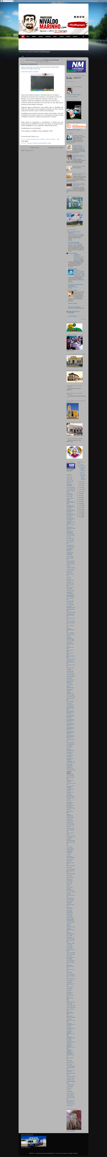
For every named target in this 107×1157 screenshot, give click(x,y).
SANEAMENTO (70, 984)
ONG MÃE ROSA (71, 895)
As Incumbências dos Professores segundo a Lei (79, 146)
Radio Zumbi (69, 952)
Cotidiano (69, 602)
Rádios (68, 956)
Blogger (76, 1153)
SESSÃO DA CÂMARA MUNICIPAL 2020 (71, 1046)
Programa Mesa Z (71, 949)
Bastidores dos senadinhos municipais (70, 532)
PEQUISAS (69, 917)
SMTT (68, 1064)
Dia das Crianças (70, 618)
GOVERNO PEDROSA (69, 796)
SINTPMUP (69, 1062)
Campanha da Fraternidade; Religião (70, 553)
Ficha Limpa (69, 742)
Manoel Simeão (70, 862)
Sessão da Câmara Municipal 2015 (71, 1024)
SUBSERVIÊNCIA (71, 1067)
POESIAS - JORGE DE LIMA (70, 929)
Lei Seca (69, 847)
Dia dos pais (69, 632)
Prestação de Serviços (70, 947)
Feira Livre (69, 695)
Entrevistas (69, 673)
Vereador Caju (70, 1103)
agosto (82, 466)
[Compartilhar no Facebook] (26, 141)
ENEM (68, 669)
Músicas (68, 881)
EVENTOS (69, 680)
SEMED (49, 143)
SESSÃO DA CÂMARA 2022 (70, 1017)
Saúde (68, 988)
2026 (80, 465)
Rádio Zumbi (69, 954)
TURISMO (69, 1086)
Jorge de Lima (70, 835)
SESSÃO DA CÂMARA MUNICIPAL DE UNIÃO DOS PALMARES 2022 (71, 1052)
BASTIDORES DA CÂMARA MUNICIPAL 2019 (71, 523)
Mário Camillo (70, 865)
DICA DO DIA (70, 634)
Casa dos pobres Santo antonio (70, 561)
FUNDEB (69, 746)
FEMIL (68, 703)
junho (81, 483)
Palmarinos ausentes (69, 908)
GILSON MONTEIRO (69, 750)
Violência (69, 1105)
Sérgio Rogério (70, 1007)
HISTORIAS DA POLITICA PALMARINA (70, 806)
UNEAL (68, 1091)
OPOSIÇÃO (69, 900)
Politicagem (69, 943)
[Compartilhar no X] (24, 141)
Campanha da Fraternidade (70, 546)
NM (67, 885)
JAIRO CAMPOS (70, 830)
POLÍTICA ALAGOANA (69, 938)
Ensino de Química (73, 253)
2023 (80, 495)
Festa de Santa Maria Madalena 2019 (70, 728)
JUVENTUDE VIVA (71, 842)
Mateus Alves (70, 869)
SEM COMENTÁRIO (70, 997)
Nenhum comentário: (51, 139)
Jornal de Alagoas (72, 316)
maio (81, 485)
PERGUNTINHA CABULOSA (70, 920)
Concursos (69, 590)
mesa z (68, 875)
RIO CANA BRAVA (71, 975)
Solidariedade (70, 1065)
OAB (68, 893)
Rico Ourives (69, 974)
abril (81, 487)
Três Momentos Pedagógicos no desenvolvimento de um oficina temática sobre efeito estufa (79, 257)
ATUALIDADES (70, 489)
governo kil (69, 775)
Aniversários (69, 487)
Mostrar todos (83, 319)
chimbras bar (70, 569)
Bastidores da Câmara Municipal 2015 (71, 506)
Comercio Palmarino (69, 579)
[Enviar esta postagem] (58, 139)
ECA (68, 636)
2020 (80, 501)
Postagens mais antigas (55, 147)
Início (22, 56)
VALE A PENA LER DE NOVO (71, 1101)
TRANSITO (69, 1078)
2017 (80, 507)
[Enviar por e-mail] (22, 141)
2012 (80, 516)
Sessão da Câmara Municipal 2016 (71, 1028)
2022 (80, 497)
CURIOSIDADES (70, 609)
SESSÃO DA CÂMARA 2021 (70, 1012)
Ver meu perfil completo (72, 96)
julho (81, 481)
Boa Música (69, 538)
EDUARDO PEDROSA (69, 638)
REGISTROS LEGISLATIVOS (70, 966)
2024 (80, 493)
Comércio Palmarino (69, 582)
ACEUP (68, 477)
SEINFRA (69, 995)
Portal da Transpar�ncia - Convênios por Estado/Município (76, 307)
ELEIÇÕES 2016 (70, 656)
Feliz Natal (69, 701)
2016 (80, 509)
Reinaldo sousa (70, 969)
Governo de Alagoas (69, 765)
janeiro (82, 489)
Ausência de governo (69, 494)
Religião (68, 972)
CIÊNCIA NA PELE (72, 268)
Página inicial (35, 147)
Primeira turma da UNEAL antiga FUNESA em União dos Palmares (78, 185)
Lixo (67, 854)
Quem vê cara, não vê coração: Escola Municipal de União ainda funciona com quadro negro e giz (40, 67)
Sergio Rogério (70, 1005)
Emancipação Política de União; (71, 661)
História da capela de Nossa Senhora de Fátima (79, 174)
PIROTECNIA (70, 922)
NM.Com (69, 887)
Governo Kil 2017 (71, 777)
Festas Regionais (71, 739)
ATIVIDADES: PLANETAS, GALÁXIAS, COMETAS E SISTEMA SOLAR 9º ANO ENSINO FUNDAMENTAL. (79, 273)
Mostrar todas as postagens (42, 61)
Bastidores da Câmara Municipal (71, 502)
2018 (80, 505)
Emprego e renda (71, 664)
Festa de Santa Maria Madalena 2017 (70, 720)
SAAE (68, 982)
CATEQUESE (70, 563)
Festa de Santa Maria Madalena (70, 707)
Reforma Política (70, 962)
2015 (80, 511)
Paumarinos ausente (69, 915)
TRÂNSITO (69, 1079)
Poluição (69, 944)
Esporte (68, 678)
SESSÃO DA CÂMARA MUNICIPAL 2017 (71, 1032)
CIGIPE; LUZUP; (70, 574)
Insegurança (69, 824)
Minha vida (69, 877)
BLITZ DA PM (70, 535)
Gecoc (68, 747)
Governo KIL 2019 (71, 783)
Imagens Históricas (69, 815)
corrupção (69, 601)
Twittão (68, 1088)
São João (69, 987)
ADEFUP (69, 479)
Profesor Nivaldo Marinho (74, 94)
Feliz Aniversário (70, 698)
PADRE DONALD (70, 904)
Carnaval (69, 556)
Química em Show (72, 290)
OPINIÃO (69, 898)
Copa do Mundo (70, 598)
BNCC (68, 537)
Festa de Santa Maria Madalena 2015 (70, 712)
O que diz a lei (70, 891)
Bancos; (68, 496)
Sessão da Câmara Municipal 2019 (71, 1042)
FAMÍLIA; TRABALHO (69, 693)
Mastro (68, 867)
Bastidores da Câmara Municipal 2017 (71, 514)
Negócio (68, 883)
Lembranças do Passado (70, 849)
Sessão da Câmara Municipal (71, 1020)
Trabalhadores (70, 1076)
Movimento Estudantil (69, 879)
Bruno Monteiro (70, 542)
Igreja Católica (70, 811)
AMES (68, 482)
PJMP (68, 924)
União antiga (69, 1093)
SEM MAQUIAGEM (70, 1001)
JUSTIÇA (69, 837)
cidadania (69, 570)
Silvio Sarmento (70, 1057)
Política (68, 935)
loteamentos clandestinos (69, 857)
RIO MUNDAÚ (70, 978)
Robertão (69, 980)
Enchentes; (69, 667)
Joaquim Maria (70, 833)
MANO (68, 861)
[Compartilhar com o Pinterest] (27, 141)
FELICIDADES (70, 696)
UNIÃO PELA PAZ (71, 1098)
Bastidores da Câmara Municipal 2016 (71, 510)
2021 (80, 499)
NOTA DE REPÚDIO (69, 889)
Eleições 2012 (70, 650)
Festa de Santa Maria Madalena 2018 (70, 724)
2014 (80, 512)
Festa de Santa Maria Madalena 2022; (70, 736)
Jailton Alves (69, 828)
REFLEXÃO (69, 960)
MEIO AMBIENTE (71, 870)
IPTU (68, 826)
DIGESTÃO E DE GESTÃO (79, 166)
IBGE (68, 809)
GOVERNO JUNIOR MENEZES (39, 143)
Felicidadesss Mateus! (78, 135)
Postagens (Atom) (29, 150)
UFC (68, 1089)
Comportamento (70, 584)
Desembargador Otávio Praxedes (70, 614)
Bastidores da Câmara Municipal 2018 (71, 519)
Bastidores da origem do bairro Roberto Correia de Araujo (78, 156)
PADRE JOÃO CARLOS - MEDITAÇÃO (74, 312)
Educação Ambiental (69, 643)
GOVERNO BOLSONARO (70, 762)
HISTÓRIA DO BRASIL (70, 803)
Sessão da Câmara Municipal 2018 (71, 1038)
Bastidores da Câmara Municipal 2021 (71, 528)
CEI (67, 565)
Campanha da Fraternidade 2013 (70, 549)
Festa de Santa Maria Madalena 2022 (70, 732)
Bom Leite (69, 540)
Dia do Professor (70, 625)
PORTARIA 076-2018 (72, 286)
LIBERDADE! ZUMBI (70, 852)
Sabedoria (82, 472)
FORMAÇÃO (69, 744)
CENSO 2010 (70, 567)
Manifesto (69, 859)
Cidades (68, 572)
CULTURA (69, 604)
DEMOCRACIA (70, 612)
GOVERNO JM (70, 769)
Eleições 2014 (70, 653)
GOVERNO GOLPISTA (69, 767)
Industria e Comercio (69, 819)
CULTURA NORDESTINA (70, 607)
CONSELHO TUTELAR (69, 593)
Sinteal (68, 1060)
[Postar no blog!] (23, 141)
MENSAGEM (69, 873)
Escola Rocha (70, 674)
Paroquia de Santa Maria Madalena (69, 911)
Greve (68, 800)
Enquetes (69, 671)
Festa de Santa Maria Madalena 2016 (70, 716)
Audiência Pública (71, 490)
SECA (68, 990)
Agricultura (69, 480)
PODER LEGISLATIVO (70, 926)
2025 (80, 491)
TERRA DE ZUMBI (71, 1073)
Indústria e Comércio (69, 822)
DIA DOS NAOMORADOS (70, 629)
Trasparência (70, 1084)
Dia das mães (70, 621)
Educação (29, 143)
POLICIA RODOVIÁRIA (70, 933)
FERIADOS (69, 705)
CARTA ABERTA (70, 558)
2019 (80, 503)
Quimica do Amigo (72, 303)
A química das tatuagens (79, 291)
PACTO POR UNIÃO (69, 902)
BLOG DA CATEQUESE (73, 242)
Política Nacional (70, 940)
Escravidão (69, 676)
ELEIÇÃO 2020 (70, 647)
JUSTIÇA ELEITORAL (69, 840)
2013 (80, 514)
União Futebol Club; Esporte (70, 1096)
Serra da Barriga (70, 1009)
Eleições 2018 (70, 659)
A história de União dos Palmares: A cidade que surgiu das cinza (75, 235)
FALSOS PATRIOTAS (69, 687)
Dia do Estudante (71, 622)
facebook (69, 684)
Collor (68, 577)
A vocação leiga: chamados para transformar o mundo (75, 244)
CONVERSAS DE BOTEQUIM (71, 596)
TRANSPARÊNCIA (71, 1081)
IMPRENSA (69, 817)
